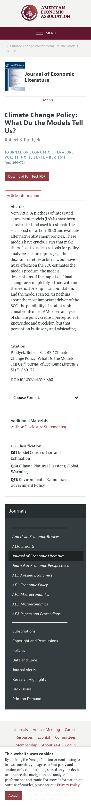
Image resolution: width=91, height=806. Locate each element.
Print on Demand (26, 698)
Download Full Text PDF (26, 176)
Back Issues (22, 689)
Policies (18, 650)
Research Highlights (29, 679)
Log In (70, 745)
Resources (24, 737)
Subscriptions (23, 631)
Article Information (23, 195)
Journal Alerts (24, 669)
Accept (13, 795)
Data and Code (24, 660)
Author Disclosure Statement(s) (38, 427)
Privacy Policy (68, 785)
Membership (26, 745)
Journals (17, 511)
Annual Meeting (46, 729)
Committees (65, 737)
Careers (71, 729)
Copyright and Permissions (35, 641)
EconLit (44, 737)
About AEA (51, 745)
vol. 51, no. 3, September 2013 (35, 157)
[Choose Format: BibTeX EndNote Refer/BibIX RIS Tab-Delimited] (46, 398)
